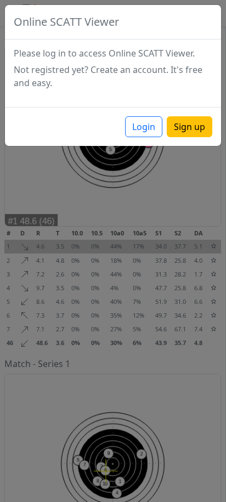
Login (143, 127)
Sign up (189, 127)
